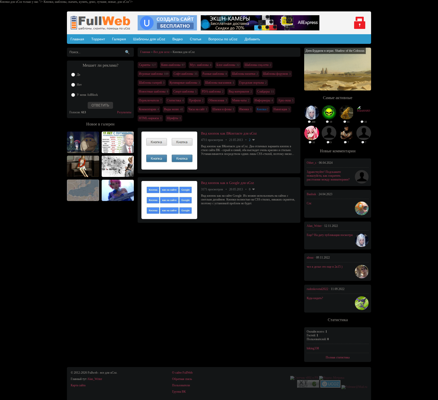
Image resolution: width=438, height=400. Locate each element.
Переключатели (149, 100)
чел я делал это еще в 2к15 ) (324, 266)
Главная (77, 39)
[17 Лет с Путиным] (118, 142)
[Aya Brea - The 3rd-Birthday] (118, 166)
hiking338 (313, 348)
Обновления (216, 100)
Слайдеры (263, 91)
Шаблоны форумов (275, 74)
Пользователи (181, 385)
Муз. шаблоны (199, 65)
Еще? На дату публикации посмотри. (330, 235)
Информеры (262, 100)
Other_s (311, 163)
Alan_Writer (314, 226)
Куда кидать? (315, 298)
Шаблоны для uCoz (149, 39)
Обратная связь (182, 379)
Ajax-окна (284, 100)
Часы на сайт (196, 109)
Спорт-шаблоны (183, 91)
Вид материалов (239, 91)
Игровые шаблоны (151, 74)
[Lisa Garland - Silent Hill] (83, 166)
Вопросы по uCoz (223, 39)
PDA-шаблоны (211, 91)
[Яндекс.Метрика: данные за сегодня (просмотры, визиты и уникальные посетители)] (331, 378)
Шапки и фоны (221, 109)
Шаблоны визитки (243, 74)
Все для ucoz (161, 52)
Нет (79, 84)
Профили (195, 100)
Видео (177, 39)
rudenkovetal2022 (317, 289)
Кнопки (261, 109)
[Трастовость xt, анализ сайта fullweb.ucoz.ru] (308, 387)
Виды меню (171, 109)
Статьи (195, 39)
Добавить (252, 39)
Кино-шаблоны (170, 65)
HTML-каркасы (149, 118)
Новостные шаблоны (152, 91)
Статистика (174, 100)
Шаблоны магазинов (218, 82)
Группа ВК (179, 391)
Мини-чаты (239, 100)
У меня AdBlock (87, 95)
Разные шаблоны (213, 74)
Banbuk (311, 194)
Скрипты (144, 65)
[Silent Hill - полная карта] (83, 190)
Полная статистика (338, 357)
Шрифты (172, 118)
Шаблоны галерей (150, 82)
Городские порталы (251, 82)
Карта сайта (78, 385)
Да (78, 74)
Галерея (119, 39)
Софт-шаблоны (183, 74)
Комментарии (147, 109)
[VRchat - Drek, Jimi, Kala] (83, 142)
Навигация (280, 109)
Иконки (244, 109)
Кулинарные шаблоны (183, 82)
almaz (310, 257)
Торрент (98, 39)
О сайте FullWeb (182, 372)
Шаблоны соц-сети (256, 65)
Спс (309, 203)
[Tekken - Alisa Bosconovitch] (118, 190)
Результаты (124, 112)
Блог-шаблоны (225, 65)
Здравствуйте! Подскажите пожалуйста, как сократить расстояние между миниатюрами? (328, 175)
